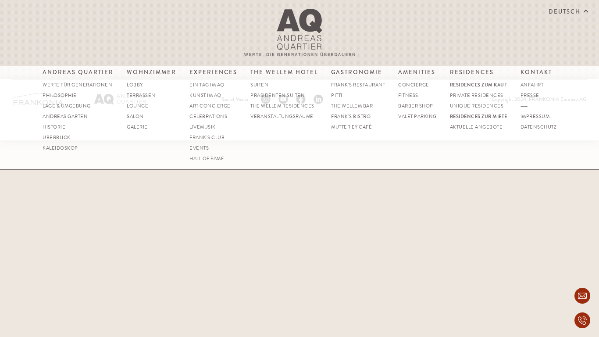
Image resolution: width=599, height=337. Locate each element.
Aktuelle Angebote (476, 127)
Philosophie (60, 95)
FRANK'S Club (207, 137)
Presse (530, 95)
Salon (135, 116)
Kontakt (536, 72)
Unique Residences (477, 106)
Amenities (416, 72)
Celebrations (208, 116)
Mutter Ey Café (351, 127)
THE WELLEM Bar (352, 106)
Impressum (535, 116)
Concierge (413, 85)
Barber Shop (415, 106)
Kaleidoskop (60, 148)
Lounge (137, 106)
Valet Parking (417, 116)
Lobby (135, 85)
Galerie (137, 127)
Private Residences (476, 95)
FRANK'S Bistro (351, 116)
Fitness (408, 95)
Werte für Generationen (77, 85)
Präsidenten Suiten (277, 95)
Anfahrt (532, 85)
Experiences (213, 72)
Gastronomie (356, 72)
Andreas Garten (65, 116)
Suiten (259, 85)
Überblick (57, 137)
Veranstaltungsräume (282, 116)
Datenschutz (539, 127)
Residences (472, 72)
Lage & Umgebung (67, 106)
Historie (54, 127)
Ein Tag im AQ (207, 85)
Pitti (336, 95)
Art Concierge (210, 106)
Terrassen (141, 95)
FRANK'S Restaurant (358, 85)
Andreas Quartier (78, 72)
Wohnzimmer (151, 72)
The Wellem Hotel (284, 72)
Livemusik (202, 127)
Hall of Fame (206, 158)
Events (199, 148)
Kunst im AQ (205, 95)
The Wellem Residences (282, 106)
